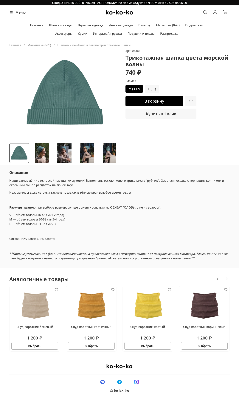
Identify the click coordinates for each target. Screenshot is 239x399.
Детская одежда (121, 25)
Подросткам (194, 25)
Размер (130, 81)
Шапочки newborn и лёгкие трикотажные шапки (94, 45)
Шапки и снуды (60, 25)
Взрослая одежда (90, 25)
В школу (144, 25)
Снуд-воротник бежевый (34, 327)
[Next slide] (113, 94)
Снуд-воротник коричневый (204, 327)
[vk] (102, 381)
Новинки (37, 25)
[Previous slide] (15, 94)
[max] (136, 381)
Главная (15, 45)
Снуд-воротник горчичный (91, 327)
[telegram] (119, 381)
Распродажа (169, 34)
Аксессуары (63, 34)
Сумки (82, 34)
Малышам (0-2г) (168, 25)
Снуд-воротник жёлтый (147, 327)
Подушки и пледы (141, 34)
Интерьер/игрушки (107, 34)
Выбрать (34, 346)
